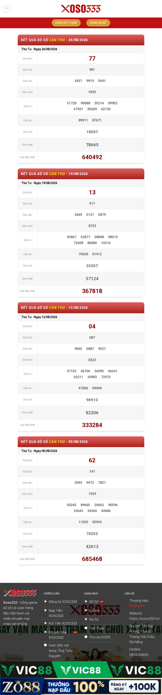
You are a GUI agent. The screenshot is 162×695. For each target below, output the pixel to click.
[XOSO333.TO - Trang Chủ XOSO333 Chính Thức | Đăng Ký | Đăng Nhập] (81, 8)
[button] (7, 8)
